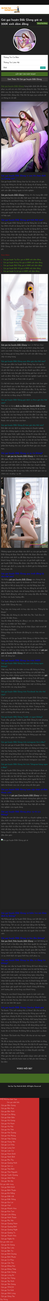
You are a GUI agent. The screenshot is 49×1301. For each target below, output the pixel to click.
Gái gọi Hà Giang (8, 1120)
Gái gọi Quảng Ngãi (9, 1230)
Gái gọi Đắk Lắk (7, 1196)
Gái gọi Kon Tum (7, 1211)
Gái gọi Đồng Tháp (8, 1269)
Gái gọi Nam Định (8, 1154)
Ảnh (22, 68)
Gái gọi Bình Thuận (8, 1190)
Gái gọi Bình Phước (8, 1257)
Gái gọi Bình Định (8, 1187)
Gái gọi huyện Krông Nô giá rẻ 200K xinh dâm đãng (22, 262)
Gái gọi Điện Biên (8, 1118)
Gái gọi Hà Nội (7, 1127)
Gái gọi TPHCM (7, 1287)
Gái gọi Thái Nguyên (9, 1172)
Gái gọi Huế (6, 1205)
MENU (3, 1099)
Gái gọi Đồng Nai (8, 1266)
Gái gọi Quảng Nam (9, 1224)
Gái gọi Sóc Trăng (8, 1278)
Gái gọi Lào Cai (7, 1151)
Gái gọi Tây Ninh (7, 1281)
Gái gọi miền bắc (13, 1102)
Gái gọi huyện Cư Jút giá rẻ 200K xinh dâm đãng (21, 271)
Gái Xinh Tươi (12, 1099)
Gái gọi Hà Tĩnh (7, 1130)
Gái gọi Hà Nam (7, 1124)
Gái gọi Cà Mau (7, 1260)
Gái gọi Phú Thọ (7, 1160)
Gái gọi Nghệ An (7, 1239)
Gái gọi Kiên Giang (8, 1272)
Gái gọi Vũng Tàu (8, 1296)
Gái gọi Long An (7, 1275)
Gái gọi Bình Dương (8, 1254)
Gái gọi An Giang (8, 1245)
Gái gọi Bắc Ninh (8, 1111)
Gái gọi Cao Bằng (8, 1114)
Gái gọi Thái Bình (7, 1169)
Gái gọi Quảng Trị (8, 1233)
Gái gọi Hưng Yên (8, 1142)
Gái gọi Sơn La (7, 1166)
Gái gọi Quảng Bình (9, 1227)
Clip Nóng (4, 1299)
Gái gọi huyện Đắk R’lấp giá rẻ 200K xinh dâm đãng (22, 265)
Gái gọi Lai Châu (7, 1145)
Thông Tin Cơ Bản (11, 57)
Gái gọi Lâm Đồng (8, 1215)
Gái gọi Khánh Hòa (8, 1208)
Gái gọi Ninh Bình (8, 1157)
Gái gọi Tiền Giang (8, 1284)
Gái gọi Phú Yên (7, 1221)
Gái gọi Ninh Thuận (8, 1218)
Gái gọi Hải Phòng (8, 1136)
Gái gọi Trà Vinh (7, 1290)
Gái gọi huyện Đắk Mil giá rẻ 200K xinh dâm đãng (22, 268)
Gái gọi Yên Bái (7, 1181)
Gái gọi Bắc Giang (8, 1105)
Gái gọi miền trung (7, 1184)
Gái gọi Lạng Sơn (8, 1148)
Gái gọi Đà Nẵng (8, 1193)
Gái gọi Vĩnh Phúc (8, 1178)
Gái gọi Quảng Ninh (9, 1163)
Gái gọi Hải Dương (8, 1133)
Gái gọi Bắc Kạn (7, 1108)
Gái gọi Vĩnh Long (8, 1293)
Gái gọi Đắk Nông (8, 1199)
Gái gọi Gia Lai (7, 1202)
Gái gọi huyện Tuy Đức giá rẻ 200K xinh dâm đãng (22, 260)
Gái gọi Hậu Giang (8, 1139)
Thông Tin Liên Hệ (11, 62)
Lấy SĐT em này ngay (25, 74)
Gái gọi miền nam (6, 1242)
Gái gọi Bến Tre (7, 1251)
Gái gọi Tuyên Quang (9, 1175)
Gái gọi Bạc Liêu (7, 1248)
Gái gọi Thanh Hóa (8, 1236)
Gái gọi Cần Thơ (7, 1263)
